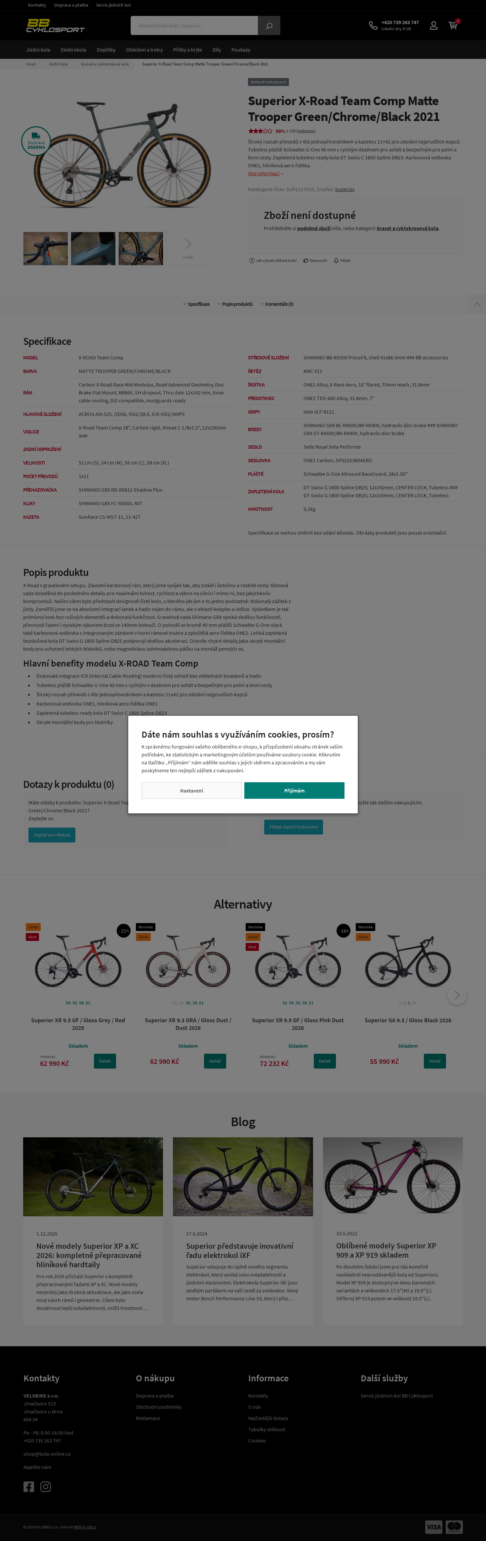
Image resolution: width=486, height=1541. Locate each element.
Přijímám (294, 790)
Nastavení (191, 790)
